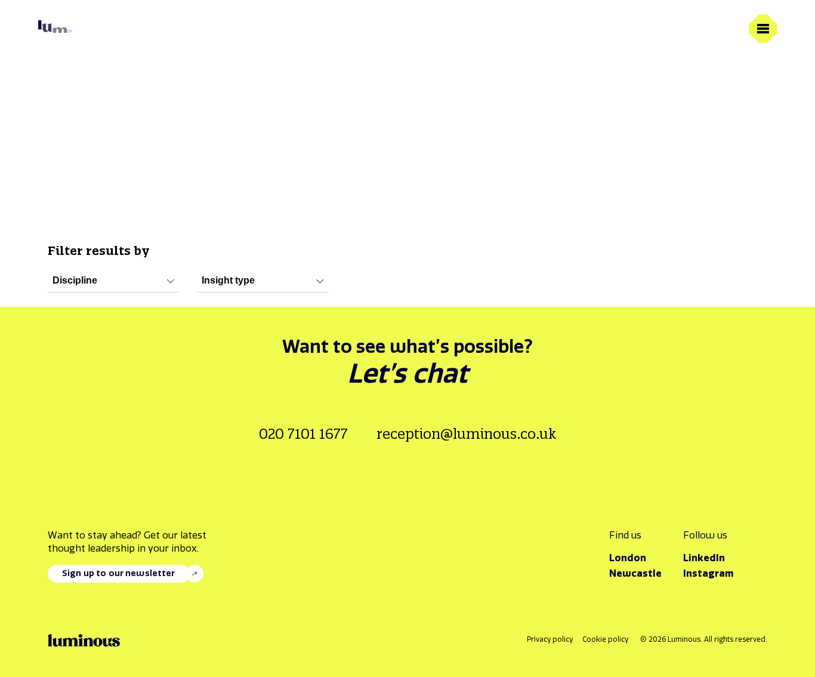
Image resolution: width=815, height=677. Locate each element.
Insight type (228, 280)
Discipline (75, 280)
